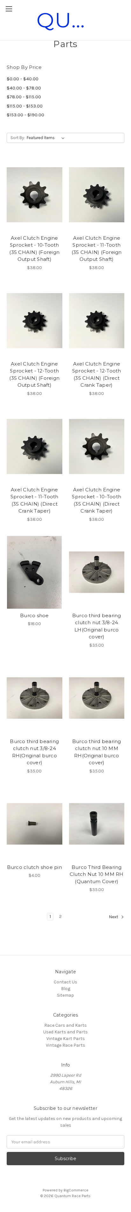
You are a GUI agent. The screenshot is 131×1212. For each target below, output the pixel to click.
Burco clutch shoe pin (34, 867)
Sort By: (17, 137)
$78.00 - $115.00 (24, 97)
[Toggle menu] (8, 8)
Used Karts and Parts (65, 1032)
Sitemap (65, 995)
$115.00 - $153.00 (25, 106)
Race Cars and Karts (65, 1025)
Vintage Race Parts (65, 1045)
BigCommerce (76, 1190)
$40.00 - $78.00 (24, 88)
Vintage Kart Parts (65, 1038)
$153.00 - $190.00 (25, 115)
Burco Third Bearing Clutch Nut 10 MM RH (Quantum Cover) (97, 874)
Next (114, 917)
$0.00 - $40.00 (22, 79)
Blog (65, 988)
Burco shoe (34, 615)
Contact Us (65, 982)
